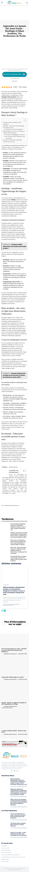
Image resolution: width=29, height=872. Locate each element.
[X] (17, 770)
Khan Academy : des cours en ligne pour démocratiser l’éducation (14, 132)
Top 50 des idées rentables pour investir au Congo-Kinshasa (18, 824)
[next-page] (5, 611)
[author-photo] (2, 654)
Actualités (9, 69)
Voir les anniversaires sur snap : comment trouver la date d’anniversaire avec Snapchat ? (13, 650)
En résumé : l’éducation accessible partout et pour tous (12, 140)
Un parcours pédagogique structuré (15, 134)
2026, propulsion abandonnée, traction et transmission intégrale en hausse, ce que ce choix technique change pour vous (18, 526)
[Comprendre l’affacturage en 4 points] (14, 666)
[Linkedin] (14, 770)
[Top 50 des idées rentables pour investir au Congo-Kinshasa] (5, 826)
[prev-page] (2, 611)
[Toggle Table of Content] (24, 120)
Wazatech (4, 69)
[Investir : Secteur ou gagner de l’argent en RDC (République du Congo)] (14, 691)
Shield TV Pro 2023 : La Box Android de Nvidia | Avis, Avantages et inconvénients (18, 834)
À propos (4, 467)
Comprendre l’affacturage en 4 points (12, 677)
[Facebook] (24, 471)
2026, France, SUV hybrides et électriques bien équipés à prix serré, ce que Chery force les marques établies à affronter (18, 542)
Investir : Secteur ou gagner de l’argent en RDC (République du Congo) (13, 703)
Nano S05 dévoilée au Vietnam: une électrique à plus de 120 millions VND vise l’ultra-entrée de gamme (18, 558)
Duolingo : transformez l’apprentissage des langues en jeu (13, 126)
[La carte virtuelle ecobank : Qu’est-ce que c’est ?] (14, 719)
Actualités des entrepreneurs (11, 505)
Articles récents (13, 467)
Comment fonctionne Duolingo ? (14, 129)
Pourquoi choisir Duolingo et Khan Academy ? (12, 123)
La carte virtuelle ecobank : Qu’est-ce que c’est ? (13, 731)
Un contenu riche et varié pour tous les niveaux (15, 137)
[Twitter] (26, 471)
